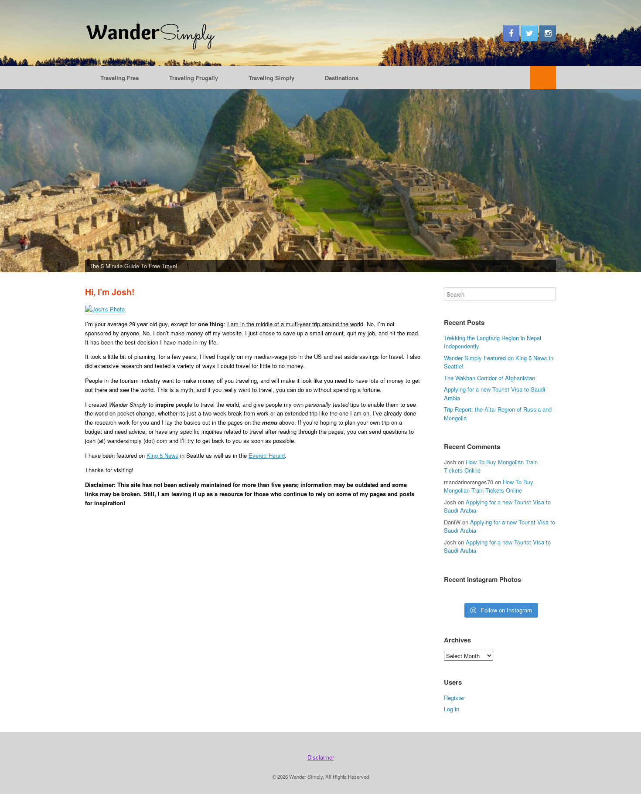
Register (454, 697)
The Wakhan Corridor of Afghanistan (489, 378)
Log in (451, 709)
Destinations (341, 78)
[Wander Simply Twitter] (529, 33)
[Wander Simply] (150, 33)
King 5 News (162, 455)
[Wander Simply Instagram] (547, 33)
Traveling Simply (271, 78)
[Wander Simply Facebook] (511, 33)
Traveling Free (119, 78)
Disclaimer (320, 757)
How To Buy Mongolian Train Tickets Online (488, 486)
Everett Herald (267, 455)
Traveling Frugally (193, 78)
